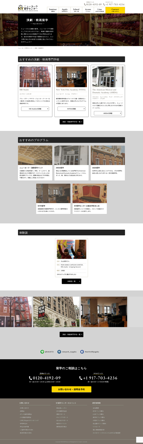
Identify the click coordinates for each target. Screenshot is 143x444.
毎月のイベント (62, 423)
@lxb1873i (49, 352)
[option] (71, 257)
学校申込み (65, 10)
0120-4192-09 (94, 4)
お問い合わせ (115, 10)
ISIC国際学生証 (62, 411)
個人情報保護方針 (99, 430)
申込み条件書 (24, 427)
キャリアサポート (62, 417)
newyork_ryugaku (69, 352)
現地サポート (61, 414)
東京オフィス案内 (99, 417)
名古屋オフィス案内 (99, 423)
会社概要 (96, 408)
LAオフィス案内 (98, 414)
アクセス (88, 10)
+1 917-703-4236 (115, 4)
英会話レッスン (62, 408)
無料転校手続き (62, 427)
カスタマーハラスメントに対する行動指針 (107, 433)
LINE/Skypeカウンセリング (29, 420)
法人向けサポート (62, 420)
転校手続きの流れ (26, 433)
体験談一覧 (71, 281)
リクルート (96, 427)
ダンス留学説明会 (26, 414)
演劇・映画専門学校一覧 (71, 121)
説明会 (53, 10)
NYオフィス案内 (98, 411)
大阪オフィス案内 (99, 420)
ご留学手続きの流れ (26, 430)
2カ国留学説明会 (25, 417)
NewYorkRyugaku (92, 352)
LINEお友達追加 (99, 10)
